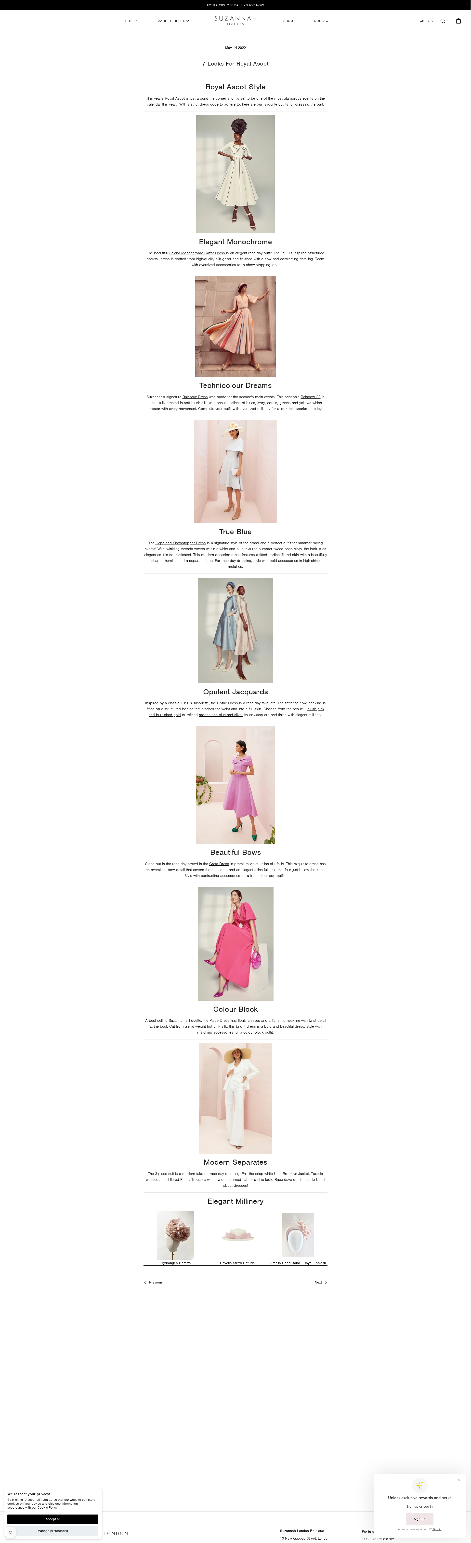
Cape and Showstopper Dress (181, 543)
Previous (155, 1282)
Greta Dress (219, 863)
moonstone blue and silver (221, 714)
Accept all (53, 1519)
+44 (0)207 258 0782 (378, 1539)
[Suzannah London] (235, 20)
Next (319, 1282)
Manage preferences (53, 1531)
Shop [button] (130, 21)
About (289, 21)
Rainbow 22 (311, 397)
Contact (322, 21)
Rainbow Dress (195, 397)
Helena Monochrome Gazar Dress (197, 253)
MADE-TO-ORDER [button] (171, 21)
